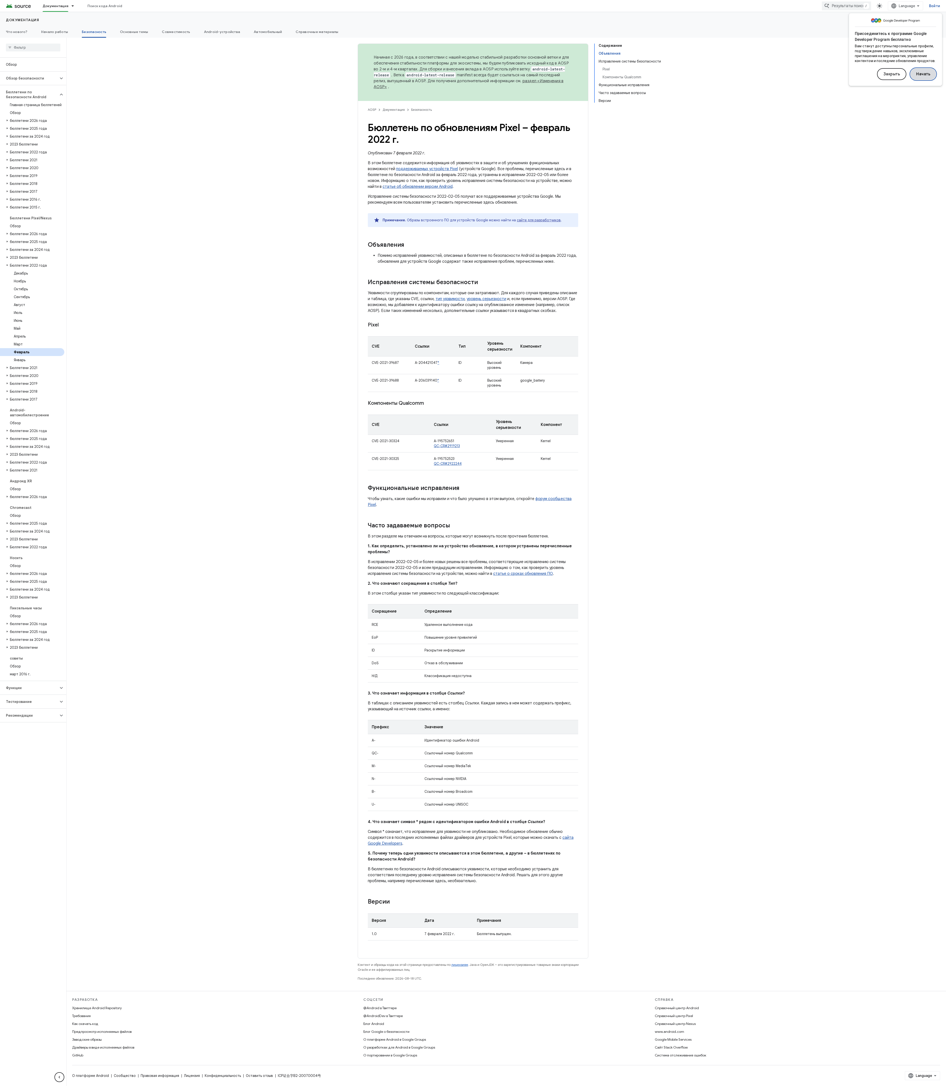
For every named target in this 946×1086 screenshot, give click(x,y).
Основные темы (134, 32)
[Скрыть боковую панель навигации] (59, 1077)
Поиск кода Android (104, 6)
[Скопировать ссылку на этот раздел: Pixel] (384, 325)
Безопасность (94, 32)
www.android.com (669, 1031)
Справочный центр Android (677, 1008)
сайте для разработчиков (539, 220)
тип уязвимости (450, 298)
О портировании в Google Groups (390, 1055)
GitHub (77, 1055)
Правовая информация (160, 1076)
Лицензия (192, 1076)
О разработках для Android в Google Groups (399, 1047)
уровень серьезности (486, 298)
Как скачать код (85, 1023)
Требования (81, 1016)
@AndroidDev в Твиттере (383, 1016)
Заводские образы (87, 1039)
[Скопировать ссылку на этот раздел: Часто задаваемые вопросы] (455, 526)
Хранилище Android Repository (97, 1008)
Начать (923, 74)
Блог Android (373, 1023)
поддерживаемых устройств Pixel (427, 168)
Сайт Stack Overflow (671, 1047)
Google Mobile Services (673, 1039)
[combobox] (846, 5)
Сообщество (125, 1076)
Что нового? (16, 32)
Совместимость (176, 32)
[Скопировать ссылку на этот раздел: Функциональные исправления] (464, 488)
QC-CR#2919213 (447, 446)
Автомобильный (268, 32)
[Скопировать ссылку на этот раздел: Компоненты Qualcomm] (429, 403)
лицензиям (459, 965)
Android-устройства (222, 32)
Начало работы (54, 32)
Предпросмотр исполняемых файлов (102, 1031)
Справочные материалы (317, 32)
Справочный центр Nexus (675, 1023)
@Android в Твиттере (380, 1008)
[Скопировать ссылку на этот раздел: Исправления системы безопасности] (483, 283)
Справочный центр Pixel (674, 1016)
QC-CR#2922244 (448, 463)
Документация (55, 6)
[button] (29, 78)
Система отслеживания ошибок (680, 1055)
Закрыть (891, 74)
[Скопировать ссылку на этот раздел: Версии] (395, 902)
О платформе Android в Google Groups (394, 1039)
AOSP (372, 110)
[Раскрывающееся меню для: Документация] (75, 6)
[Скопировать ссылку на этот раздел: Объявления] (409, 245)
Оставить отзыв (259, 1076)
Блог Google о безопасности (386, 1031)
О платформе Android (90, 1076)
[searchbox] (33, 47)
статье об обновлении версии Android (418, 186)
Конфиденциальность (223, 1076)
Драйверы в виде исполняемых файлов (103, 1047)
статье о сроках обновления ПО (523, 573)
